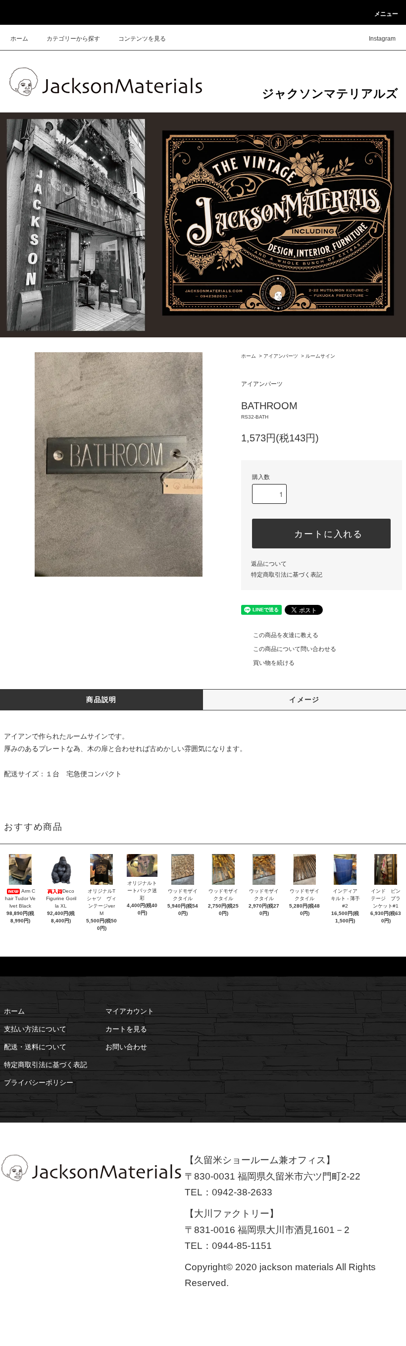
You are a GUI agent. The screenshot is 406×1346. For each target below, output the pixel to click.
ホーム (19, 38)
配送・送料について (35, 1047)
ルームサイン (320, 356)
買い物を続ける (274, 662)
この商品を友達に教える (285, 635)
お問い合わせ (126, 1047)
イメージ (304, 699)
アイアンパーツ (280, 356)
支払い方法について (35, 1029)
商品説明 (101, 699)
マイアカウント (129, 1011)
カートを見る (126, 1029)
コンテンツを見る (142, 38)
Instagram (382, 38)
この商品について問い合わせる (294, 649)
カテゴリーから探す (73, 38)
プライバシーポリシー (38, 1082)
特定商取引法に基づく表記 (286, 574)
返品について (269, 563)
